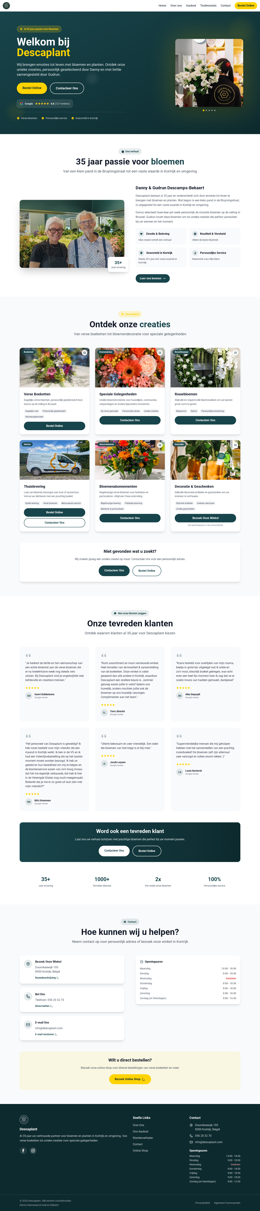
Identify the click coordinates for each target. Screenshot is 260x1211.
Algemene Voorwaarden (227, 1202)
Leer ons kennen (150, 278)
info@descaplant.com (209, 1142)
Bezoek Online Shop (127, 1079)
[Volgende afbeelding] (236, 72)
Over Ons (138, 1125)
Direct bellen (42, 1006)
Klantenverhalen (143, 1138)
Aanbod (191, 5)
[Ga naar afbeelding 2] (206, 110)
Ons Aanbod (140, 1131)
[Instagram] (33, 1150)
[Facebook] (23, 1150)
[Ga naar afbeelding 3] (209, 110)
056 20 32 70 (203, 1135)
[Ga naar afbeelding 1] (203, 110)
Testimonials (208, 5)
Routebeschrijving (45, 977)
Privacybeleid (202, 1202)
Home (162, 5)
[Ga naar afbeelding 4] (212, 110)
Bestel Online (246, 5)
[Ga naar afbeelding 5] (215, 110)
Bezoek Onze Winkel (205, 518)
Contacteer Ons (67, 88)
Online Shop (140, 1150)
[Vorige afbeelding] (181, 72)
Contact (225, 5)
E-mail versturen (44, 1034)
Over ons (176, 5)
